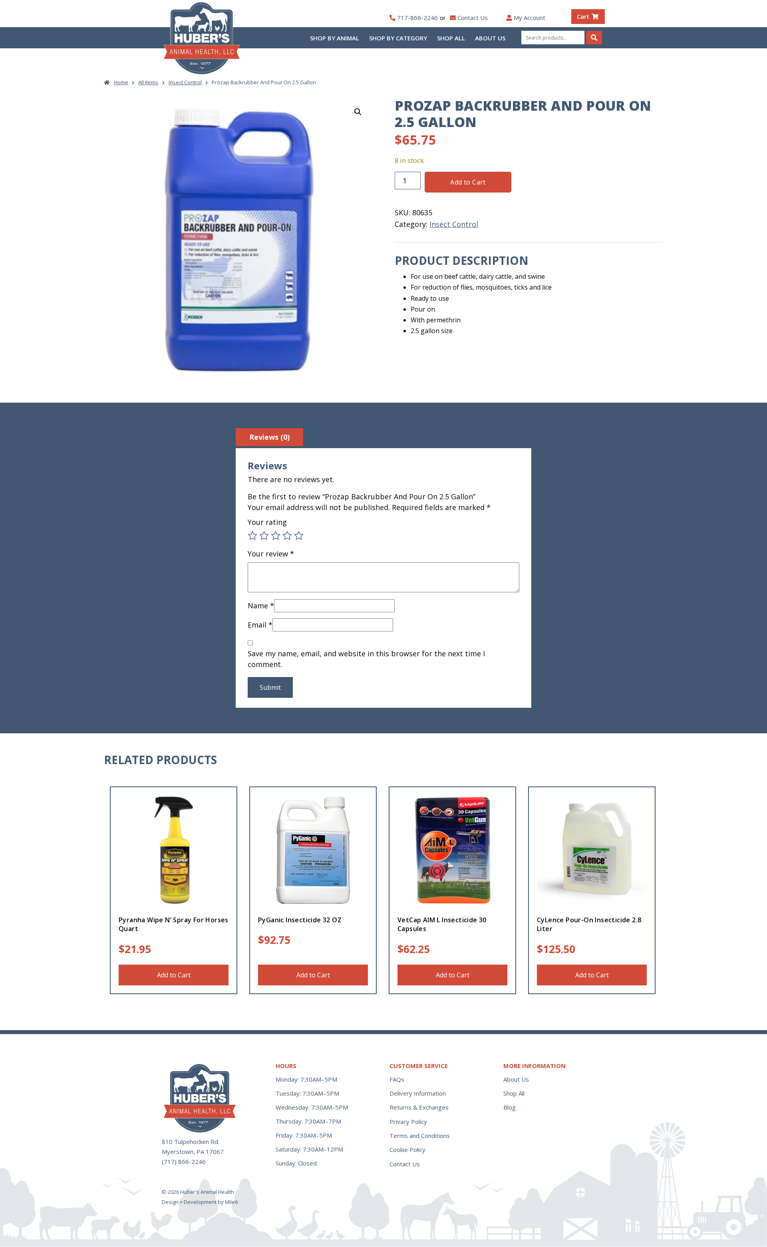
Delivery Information (417, 1093)
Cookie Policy (407, 1150)
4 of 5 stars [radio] (287, 535)
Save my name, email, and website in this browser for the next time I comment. (366, 659)
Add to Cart (467, 182)
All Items (148, 82)
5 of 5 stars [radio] (299, 535)
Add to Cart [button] (174, 975)
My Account (529, 18)
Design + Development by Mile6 (200, 1201)
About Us (490, 38)
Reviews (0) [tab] (269, 437)
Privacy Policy (408, 1122)
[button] (358, 112)
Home (121, 82)
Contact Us (472, 18)
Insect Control (185, 82)
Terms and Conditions (419, 1136)
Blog (509, 1107)
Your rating (267, 522)
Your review (271, 553)
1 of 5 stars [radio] (252, 535)
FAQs (396, 1079)
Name (261, 605)
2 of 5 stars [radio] (264, 535)
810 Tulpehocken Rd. (190, 1142)
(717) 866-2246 (184, 1162)
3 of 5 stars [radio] (275, 535)
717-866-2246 (417, 18)
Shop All (451, 38)
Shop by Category (398, 38)
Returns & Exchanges (419, 1107)
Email (260, 624)
